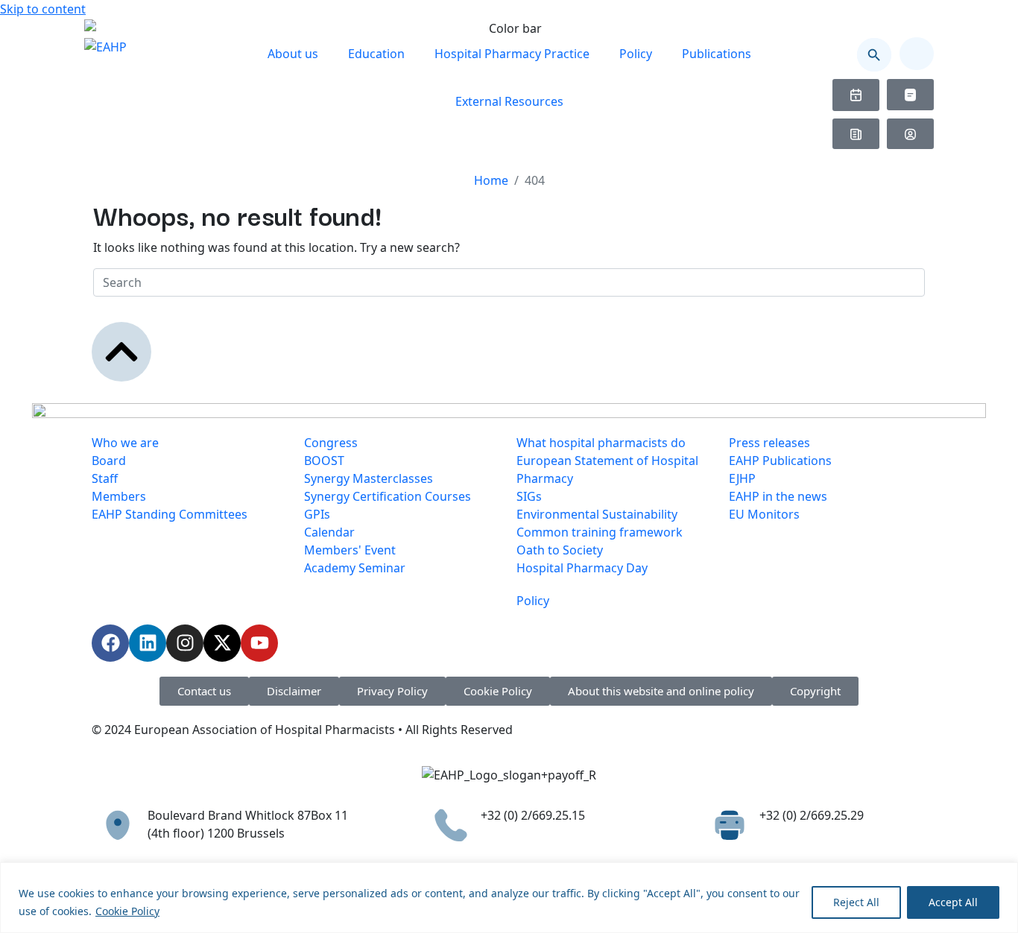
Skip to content (43, 9)
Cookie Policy (127, 911)
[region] (509, 897)
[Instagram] (184, 643)
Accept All (953, 902)
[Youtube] (259, 643)
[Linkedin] (147, 643)
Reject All (856, 902)
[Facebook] (110, 643)
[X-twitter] (222, 643)
